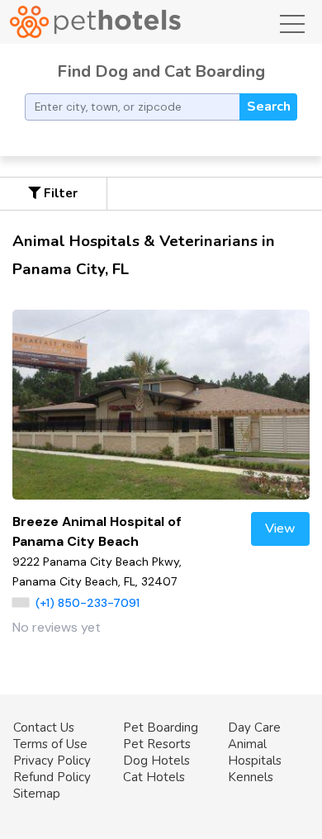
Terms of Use (50, 744)
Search (269, 106)
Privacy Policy (52, 760)
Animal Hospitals (255, 752)
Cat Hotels (154, 777)
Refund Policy (52, 777)
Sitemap (36, 793)
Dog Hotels (156, 760)
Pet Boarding (160, 727)
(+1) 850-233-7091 (88, 602)
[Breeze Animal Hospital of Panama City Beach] (161, 405)
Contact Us (43, 727)
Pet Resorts (157, 744)
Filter (59, 193)
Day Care (254, 727)
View (280, 528)
